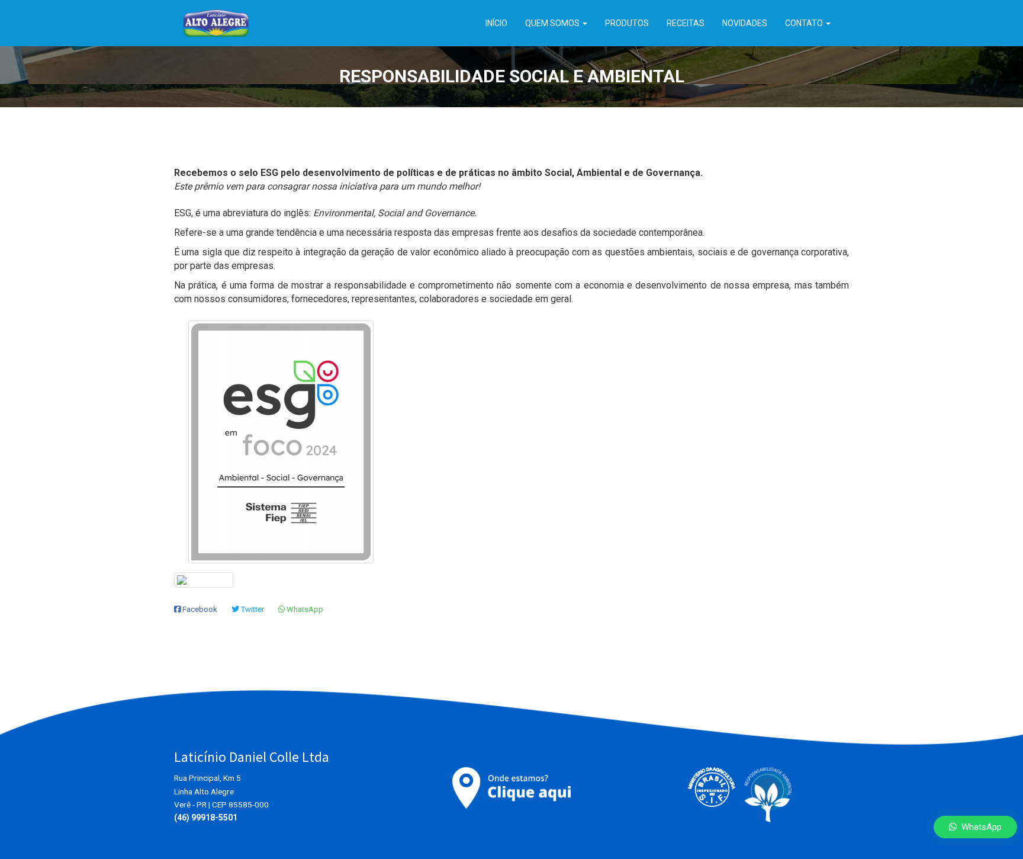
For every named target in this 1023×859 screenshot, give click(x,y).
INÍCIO (496, 23)
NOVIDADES (744, 23)
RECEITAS (685, 23)
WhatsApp (979, 827)
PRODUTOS (627, 23)
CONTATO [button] (805, 23)
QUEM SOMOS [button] (553, 23)
